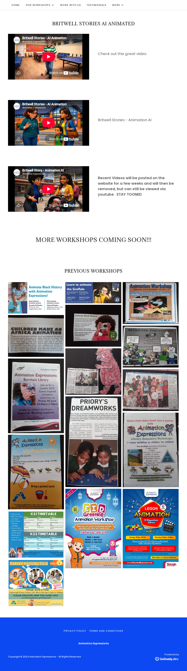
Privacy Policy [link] (75, 631)
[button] (40, 5)
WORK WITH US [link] (70, 5)
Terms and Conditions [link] (106, 631)
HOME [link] (16, 5)
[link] (167, 659)
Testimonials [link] (96, 5)
